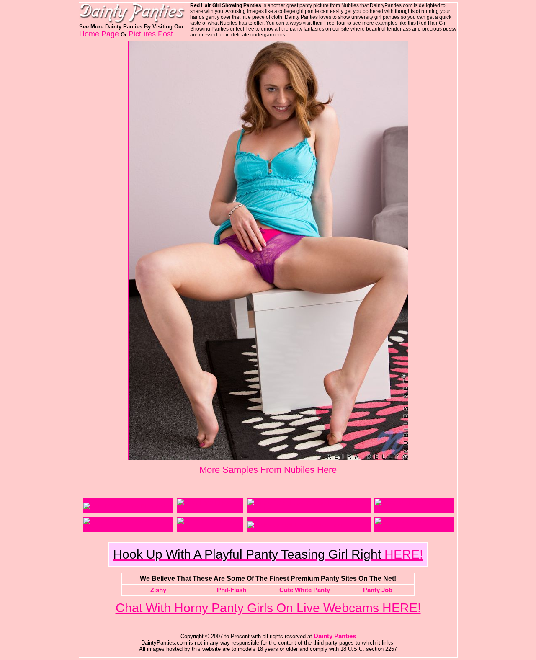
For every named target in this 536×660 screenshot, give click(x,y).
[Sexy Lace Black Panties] (209, 509)
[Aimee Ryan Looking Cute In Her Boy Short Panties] (308, 509)
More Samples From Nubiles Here (268, 469)
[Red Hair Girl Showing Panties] (268, 457)
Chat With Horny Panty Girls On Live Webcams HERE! (268, 608)
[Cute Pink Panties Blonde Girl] (127, 506)
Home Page (99, 34)
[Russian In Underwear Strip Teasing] (128, 528)
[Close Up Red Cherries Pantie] (414, 509)
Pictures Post (151, 34)
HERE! (268, 554)
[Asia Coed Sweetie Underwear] (414, 528)
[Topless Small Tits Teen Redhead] (296, 525)
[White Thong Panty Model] (209, 528)
